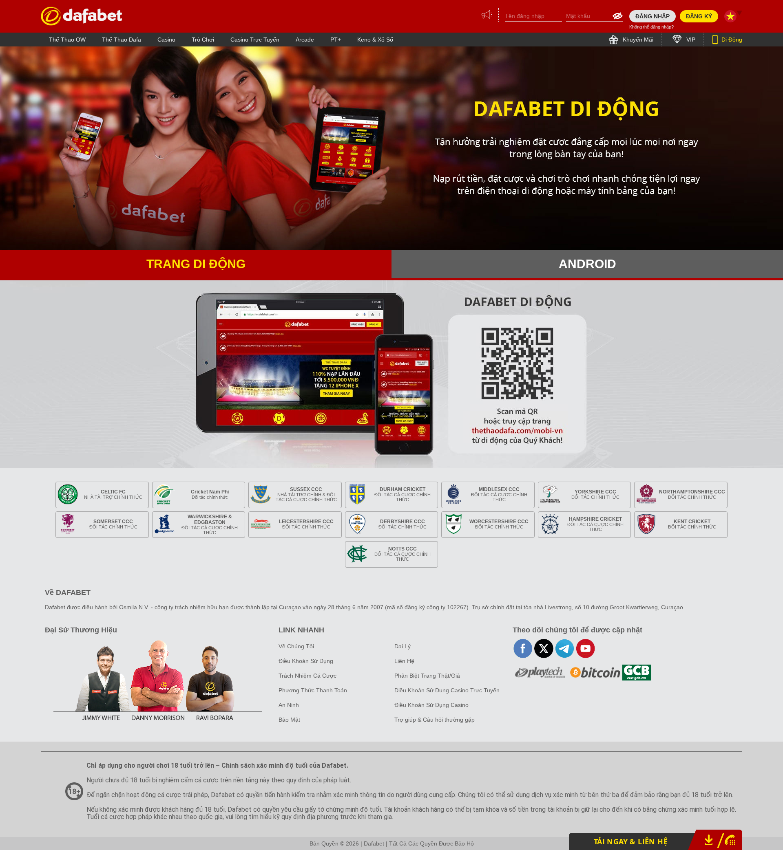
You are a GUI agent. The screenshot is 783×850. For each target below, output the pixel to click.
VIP (690, 39)
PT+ (335, 39)
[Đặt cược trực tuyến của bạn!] (81, 16)
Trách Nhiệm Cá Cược (307, 675)
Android (587, 264)
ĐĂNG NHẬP (652, 16)
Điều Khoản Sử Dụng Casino (431, 705)
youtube (585, 648)
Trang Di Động (196, 264)
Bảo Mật (289, 719)
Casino (166, 39)
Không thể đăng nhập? (651, 26)
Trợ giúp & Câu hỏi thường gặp (434, 719)
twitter (543, 648)
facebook (523, 648)
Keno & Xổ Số (375, 39)
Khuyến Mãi (637, 39)
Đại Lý (402, 646)
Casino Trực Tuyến (254, 39)
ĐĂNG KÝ (699, 16)
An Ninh (289, 705)
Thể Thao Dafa (121, 39)
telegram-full (564, 648)
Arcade (305, 39)
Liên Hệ (404, 661)
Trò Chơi (203, 39)
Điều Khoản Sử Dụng (306, 661)
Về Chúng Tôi (296, 646)
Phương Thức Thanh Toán (313, 690)
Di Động (731, 39)
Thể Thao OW (67, 39)
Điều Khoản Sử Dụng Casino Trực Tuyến (447, 690)
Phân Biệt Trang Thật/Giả (427, 675)
